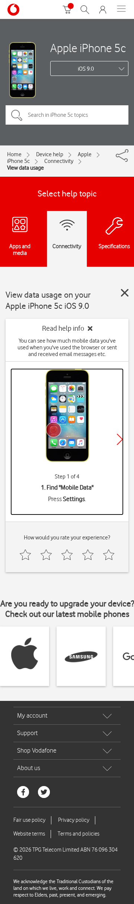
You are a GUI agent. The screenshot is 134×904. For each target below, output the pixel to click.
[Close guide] (124, 292)
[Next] (120, 439)
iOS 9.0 (86, 68)
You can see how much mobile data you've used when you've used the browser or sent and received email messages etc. (67, 347)
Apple (85, 154)
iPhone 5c (18, 161)
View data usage (25, 167)
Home (14, 154)
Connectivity (58, 161)
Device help (49, 154)
